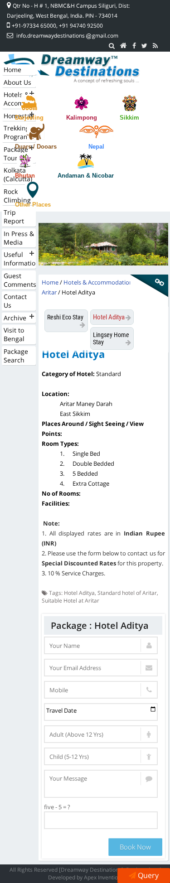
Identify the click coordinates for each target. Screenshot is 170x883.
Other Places (33, 204)
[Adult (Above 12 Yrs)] (101, 734)
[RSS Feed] (155, 46)
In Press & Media (19, 237)
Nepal (96, 146)
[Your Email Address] (101, 667)
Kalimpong (81, 117)
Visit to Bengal (14, 334)
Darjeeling (29, 117)
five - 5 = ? (57, 807)
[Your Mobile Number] (101, 690)
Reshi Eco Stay (65, 317)
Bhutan (25, 175)
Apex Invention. (103, 877)
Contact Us (15, 300)
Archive (15, 318)
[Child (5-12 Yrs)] (101, 756)
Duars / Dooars (36, 146)
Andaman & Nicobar (86, 175)
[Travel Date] (101, 712)
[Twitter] (144, 46)
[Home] (123, 46)
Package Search (16, 355)
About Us (17, 82)
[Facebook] (134, 46)
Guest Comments (20, 280)
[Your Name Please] (101, 645)
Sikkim (129, 117)
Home (12, 69)
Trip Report (14, 216)
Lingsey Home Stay (111, 338)
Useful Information (20, 258)
